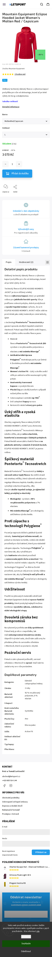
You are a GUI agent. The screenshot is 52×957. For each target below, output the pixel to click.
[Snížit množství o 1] (5, 164)
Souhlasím (26, 943)
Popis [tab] (9, 262)
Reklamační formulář (11, 810)
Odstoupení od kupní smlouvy (15, 801)
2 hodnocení (20, 74)
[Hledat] (42, 4)
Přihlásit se (40, 852)
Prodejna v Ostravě (10, 814)
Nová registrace (8, 851)
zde (37, 931)
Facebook (4, 785)
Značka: (13, 68)
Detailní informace (10, 106)
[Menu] (4, 4)
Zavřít (45, 196)
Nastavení (26, 936)
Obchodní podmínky (10, 797)
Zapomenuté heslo (10, 855)
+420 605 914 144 (9, 780)
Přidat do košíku (20, 173)
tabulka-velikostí (10, 101)
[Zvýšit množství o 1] (19, 164)
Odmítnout (26, 951)
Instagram (11, 785)
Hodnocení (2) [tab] (26, 262)
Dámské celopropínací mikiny (34, 682)
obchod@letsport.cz (11, 776)
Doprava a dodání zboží (12, 805)
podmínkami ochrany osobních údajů (26, 904)
